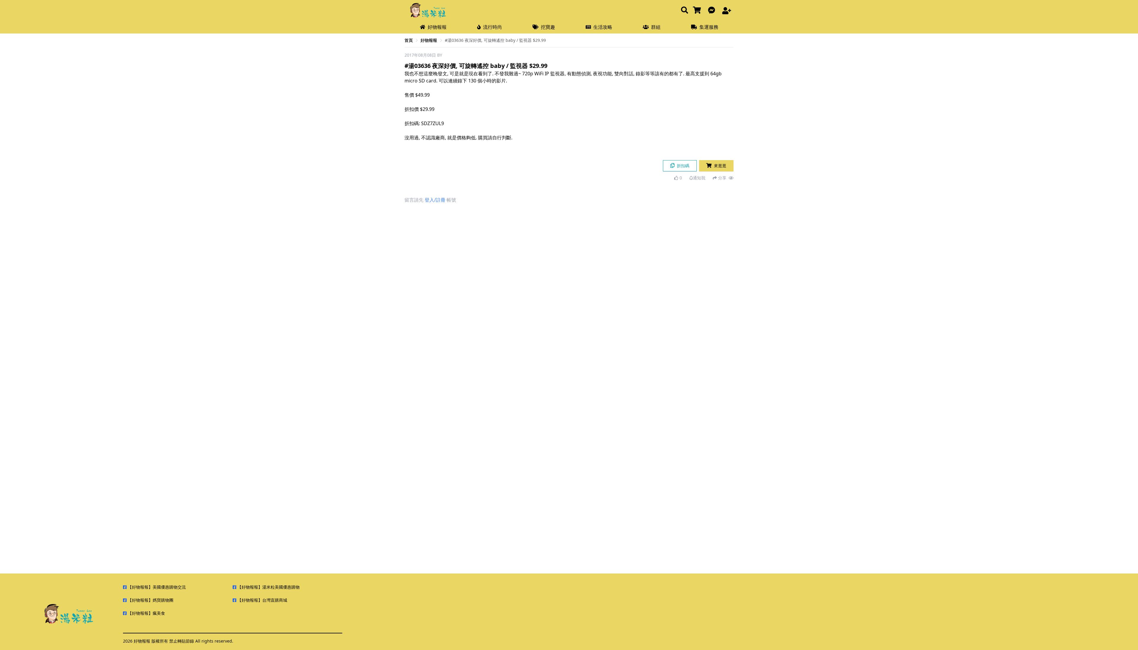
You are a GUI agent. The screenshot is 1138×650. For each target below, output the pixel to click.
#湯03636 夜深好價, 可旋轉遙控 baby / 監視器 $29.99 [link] (495, 40)
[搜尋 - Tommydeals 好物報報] (684, 11)
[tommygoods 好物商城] (698, 11)
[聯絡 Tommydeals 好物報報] (712, 11)
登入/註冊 (435, 200)
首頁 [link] (409, 40)
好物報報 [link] (429, 40)
